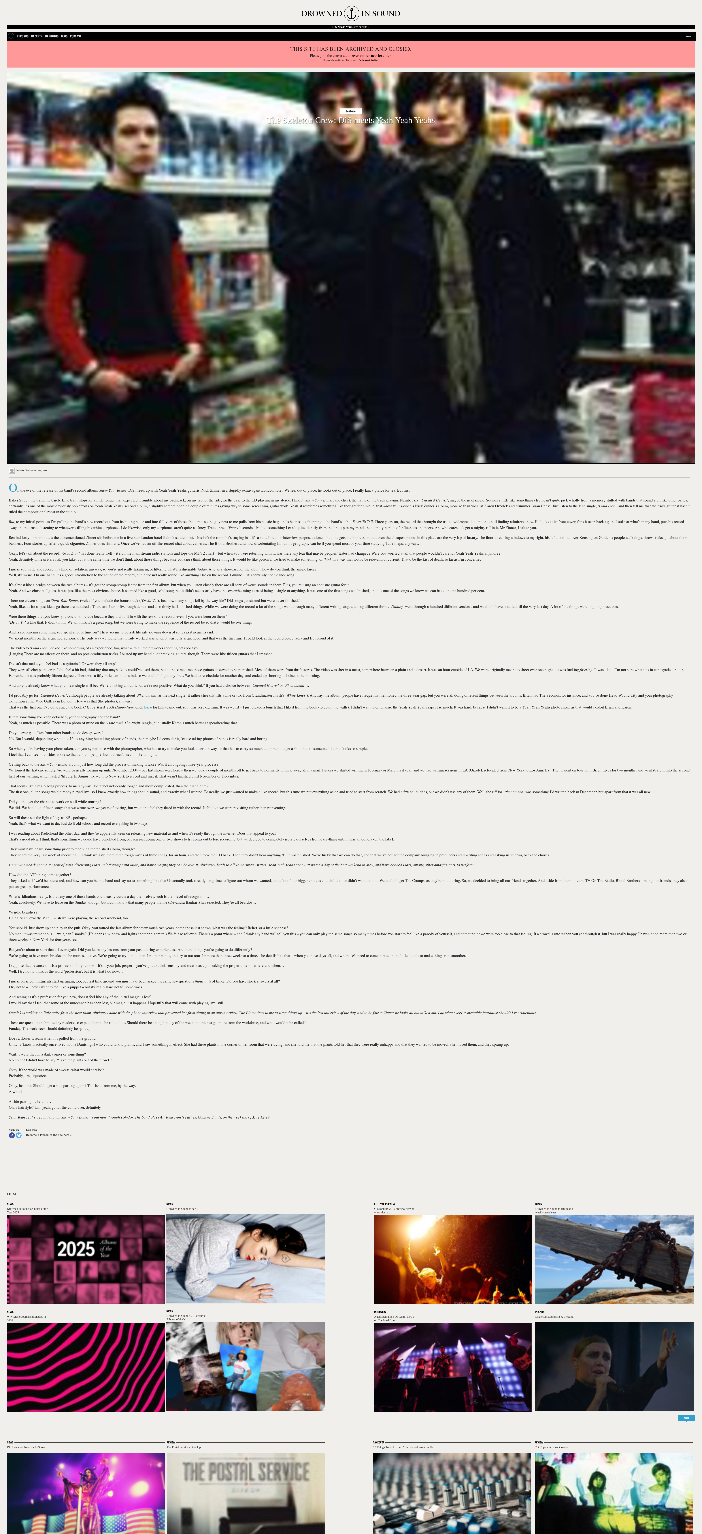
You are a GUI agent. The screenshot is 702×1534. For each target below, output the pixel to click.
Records (23, 36)
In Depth (37, 36)
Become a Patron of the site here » (49, 1134)
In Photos (51, 36)
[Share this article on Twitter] (19, 1135)
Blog (64, 36)
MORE (686, 1417)
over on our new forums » (372, 55)
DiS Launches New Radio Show (26, 1447)
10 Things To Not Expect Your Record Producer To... (404, 1447)
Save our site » (350, 27)
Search (688, 36)
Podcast (75, 36)
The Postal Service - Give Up (184, 1447)
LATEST (11, 1194)
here (148, 707)
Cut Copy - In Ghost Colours (551, 1447)
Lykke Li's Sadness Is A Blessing (554, 1316)
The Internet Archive (368, 60)
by (23, 470)
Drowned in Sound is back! (182, 1208)
